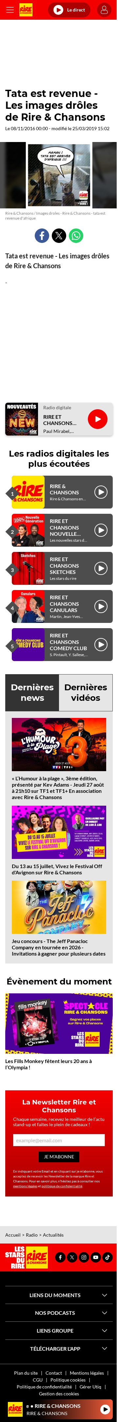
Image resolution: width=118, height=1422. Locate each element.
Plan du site (26, 1373)
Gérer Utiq (90, 1386)
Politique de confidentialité (44, 1386)
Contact (54, 1373)
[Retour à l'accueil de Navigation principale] (25, 9)
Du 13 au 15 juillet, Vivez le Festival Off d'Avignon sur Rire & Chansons (57, 869)
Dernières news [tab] (32, 692)
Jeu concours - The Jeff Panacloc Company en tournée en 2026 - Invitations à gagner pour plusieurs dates (59, 947)
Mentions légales (87, 1373)
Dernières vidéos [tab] (85, 692)
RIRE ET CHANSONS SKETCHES (64, 565)
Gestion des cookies (59, 1393)
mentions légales (25, 1186)
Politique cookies (68, 1380)
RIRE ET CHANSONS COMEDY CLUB (68, 641)
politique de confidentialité (62, 1186)
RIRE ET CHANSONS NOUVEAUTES (61, 420)
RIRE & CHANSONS (64, 489)
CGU (38, 1380)
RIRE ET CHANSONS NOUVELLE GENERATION (66, 530)
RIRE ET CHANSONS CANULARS (64, 603)
